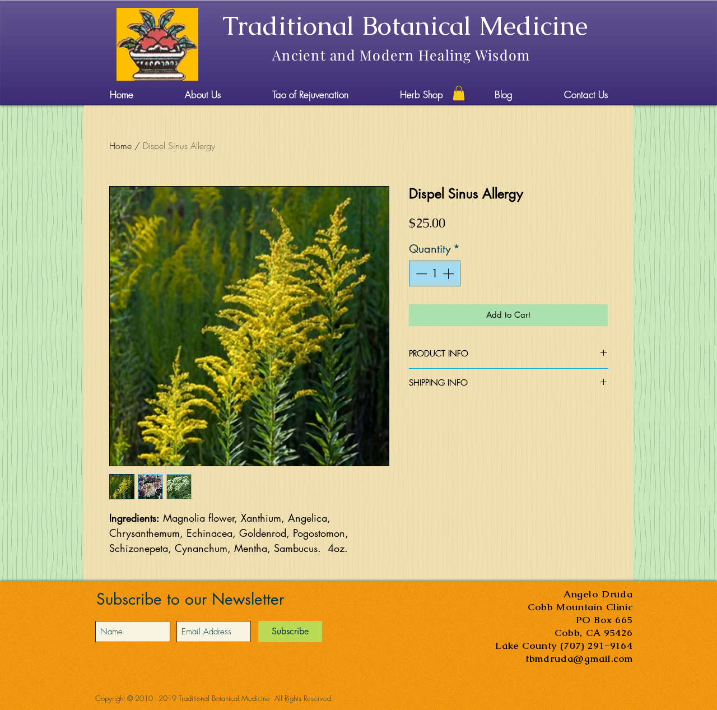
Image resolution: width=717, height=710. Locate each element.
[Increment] (449, 273)
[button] (459, 93)
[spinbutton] (435, 273)
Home (120, 146)
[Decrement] (420, 273)
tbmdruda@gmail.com (579, 658)
